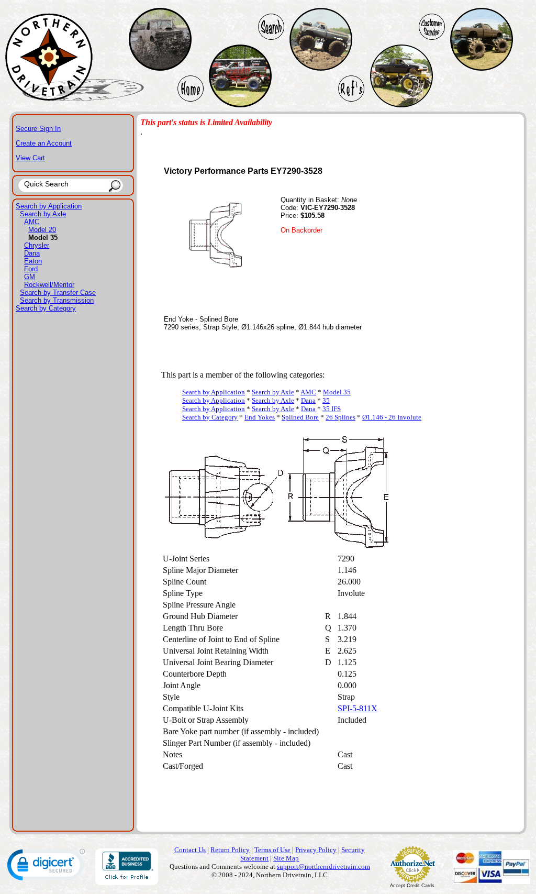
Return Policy (230, 850)
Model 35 (337, 392)
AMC (31, 222)
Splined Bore (300, 417)
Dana (32, 253)
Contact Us (190, 850)
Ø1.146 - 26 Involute (391, 417)
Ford (31, 269)
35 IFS (331, 409)
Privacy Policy (316, 850)
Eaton (33, 261)
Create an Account (44, 143)
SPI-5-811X (357, 708)
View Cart (30, 158)
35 (326, 400)
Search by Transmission (57, 300)
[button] (46, 867)
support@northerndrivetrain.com (323, 866)
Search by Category (46, 308)
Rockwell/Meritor (49, 285)
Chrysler (36, 245)
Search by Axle (43, 214)
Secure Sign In (38, 129)
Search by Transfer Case (58, 292)
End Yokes (259, 417)
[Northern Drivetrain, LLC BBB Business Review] (126, 882)
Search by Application (49, 206)
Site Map (286, 858)
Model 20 (42, 230)
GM (29, 277)
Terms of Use (272, 850)
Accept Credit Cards (412, 885)
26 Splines (340, 417)
